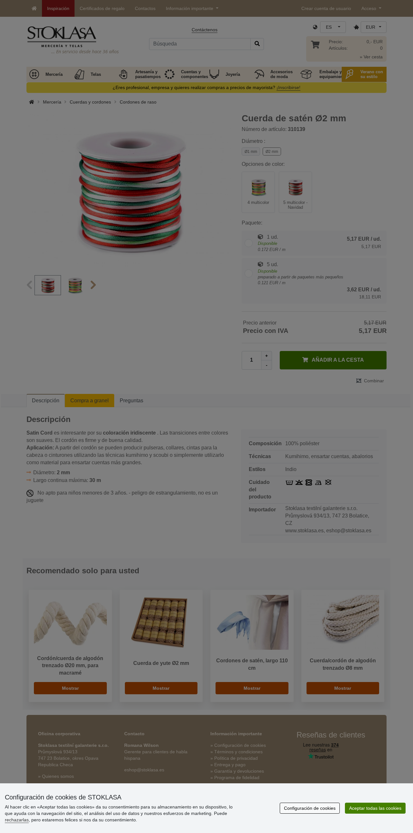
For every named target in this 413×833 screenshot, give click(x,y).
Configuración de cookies (310, 808)
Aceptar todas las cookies (375, 808)
